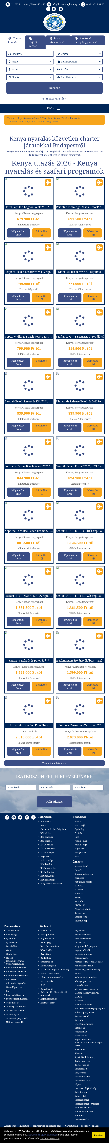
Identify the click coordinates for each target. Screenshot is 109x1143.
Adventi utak (71, 1125)
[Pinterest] (33, 817)
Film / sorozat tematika (51, 977)
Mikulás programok (84, 1012)
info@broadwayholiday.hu (66, 4)
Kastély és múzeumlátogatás (89, 961)
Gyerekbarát (46, 989)
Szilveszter (80, 913)
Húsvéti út (80, 942)
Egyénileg (79, 829)
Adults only (10, 1125)
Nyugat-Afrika (47, 875)
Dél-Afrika (45, 833)
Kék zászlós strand (84, 965)
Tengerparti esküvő (16, 1006)
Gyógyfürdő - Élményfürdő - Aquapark (54, 993)
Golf (42, 985)
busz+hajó (80, 825)
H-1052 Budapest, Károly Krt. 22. (28, 4)
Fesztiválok (11, 946)
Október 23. (80, 905)
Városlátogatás (13, 1014)
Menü (51, 107)
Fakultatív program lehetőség (54, 969)
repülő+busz (81, 841)
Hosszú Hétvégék (83, 938)
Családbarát (46, 954)
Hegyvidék (80, 930)
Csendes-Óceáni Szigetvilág (54, 829)
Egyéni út (11, 938)
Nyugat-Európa (47, 879)
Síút (8, 991)
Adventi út (45, 930)
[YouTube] (14, 817)
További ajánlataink (53, 763)
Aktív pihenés (47, 934)
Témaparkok (81, 1068)
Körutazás (11, 979)
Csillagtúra (45, 958)
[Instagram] (27, 817)
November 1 (81, 1020)
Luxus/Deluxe (81, 985)
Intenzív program (83, 954)
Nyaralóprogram (14, 987)
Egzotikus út (12, 942)
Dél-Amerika (46, 837)
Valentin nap (81, 920)
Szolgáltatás (80, 852)
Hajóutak (44, 856)
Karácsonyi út (81, 958)
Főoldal (10, 118)
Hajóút (9, 958)
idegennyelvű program (86, 946)
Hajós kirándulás (48, 998)
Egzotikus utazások (28, 118)
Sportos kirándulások (16, 998)
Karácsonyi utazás (84, 874)
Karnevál (79, 878)
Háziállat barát (47, 1002)
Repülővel (80, 848)
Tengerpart (80, 1072)
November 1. (81, 901)
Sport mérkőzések (15, 995)
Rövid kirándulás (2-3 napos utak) (89, 1044)
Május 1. (79, 885)
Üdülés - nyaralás (15, 1022)
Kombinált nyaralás (16, 967)
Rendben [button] (98, 1135)
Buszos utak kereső (56, 40)
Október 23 (80, 1028)
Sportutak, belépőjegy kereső (86, 40)
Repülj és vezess (83, 1039)
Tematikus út (12, 1002)
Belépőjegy (11, 934)
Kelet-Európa (47, 860)
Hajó (77, 837)
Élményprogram (48, 965)
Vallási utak (80, 1096)
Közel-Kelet (46, 864)
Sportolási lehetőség (85, 1057)
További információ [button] (49, 1138)
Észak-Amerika (47, 848)
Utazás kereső (14, 40)
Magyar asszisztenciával (86, 989)
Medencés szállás (83, 1004)
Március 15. (80, 889)
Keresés (54, 88)
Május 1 (78, 996)
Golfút (9, 950)
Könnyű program (83, 981)
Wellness (79, 1115)
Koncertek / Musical (16, 971)
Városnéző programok (17, 1018)
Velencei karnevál (83, 1107)
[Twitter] (20, 817)
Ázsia (43, 825)
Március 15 (80, 1000)
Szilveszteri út (82, 1065)
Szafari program (83, 1061)
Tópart (78, 1084)
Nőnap (78, 897)
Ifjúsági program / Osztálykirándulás (15, 962)
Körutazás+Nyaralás (16, 983)
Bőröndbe (41, 231)
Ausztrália (45, 821)
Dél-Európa (46, 841)
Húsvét (78, 870)
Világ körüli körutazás (51, 883)
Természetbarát (82, 1076)
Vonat (77, 856)
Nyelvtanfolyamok (84, 1024)
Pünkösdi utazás (83, 909)
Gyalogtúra (11, 954)
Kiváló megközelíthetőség (87, 969)
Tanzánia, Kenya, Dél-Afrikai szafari (61, 118)
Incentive (24, 1125)
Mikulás (79, 893)
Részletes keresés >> (55, 98)
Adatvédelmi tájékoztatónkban (42, 1135)
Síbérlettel (80, 1049)
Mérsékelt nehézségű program (90, 1008)
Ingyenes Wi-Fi (82, 950)
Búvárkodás (46, 950)
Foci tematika (46, 981)
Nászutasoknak (82, 1016)
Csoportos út (46, 961)
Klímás (78, 973)
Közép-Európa (47, 872)
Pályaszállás (81, 1031)
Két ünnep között (83, 882)
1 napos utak (12, 930)
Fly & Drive (80, 833)
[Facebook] (48, 9)
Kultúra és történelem (17, 975)
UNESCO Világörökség (85, 1088)
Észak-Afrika (46, 844)
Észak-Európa (47, 852)
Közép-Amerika (48, 868)
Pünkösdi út (81, 1035)
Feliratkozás (54, 801)
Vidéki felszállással (84, 1111)
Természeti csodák (15, 1010)
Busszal (78, 821)
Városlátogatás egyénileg (87, 1103)
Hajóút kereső (33, 44)
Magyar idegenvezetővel (87, 992)
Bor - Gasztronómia (49, 946)
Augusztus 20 (47, 938)
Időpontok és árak (18, 233)
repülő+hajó (81, 844)
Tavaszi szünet (82, 916)
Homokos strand (83, 934)
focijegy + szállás (90, 1125)
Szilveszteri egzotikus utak (47, 1125)
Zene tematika (82, 1119)
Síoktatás (79, 1053)
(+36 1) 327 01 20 (95, 4)
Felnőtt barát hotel (49, 973)
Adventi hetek (82, 866)
